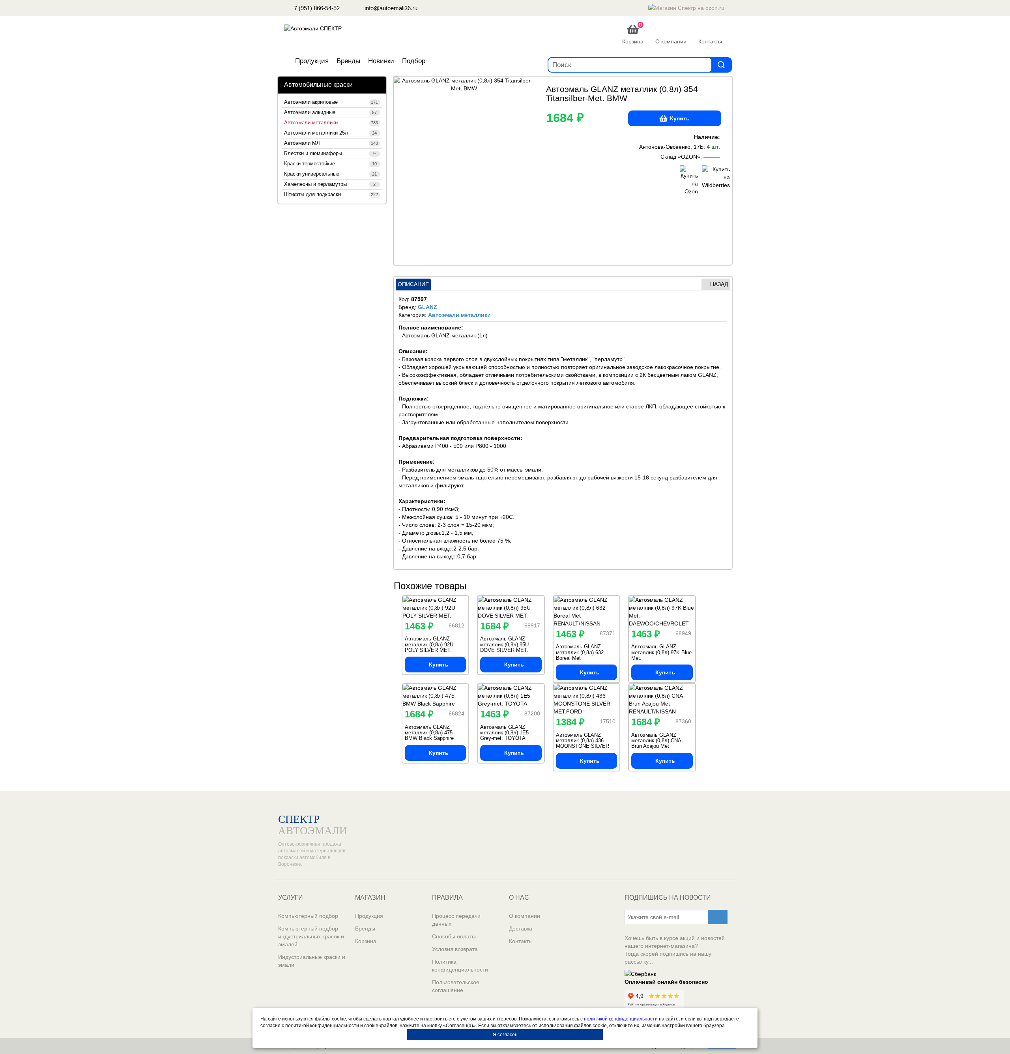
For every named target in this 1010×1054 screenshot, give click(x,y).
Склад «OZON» (680, 157)
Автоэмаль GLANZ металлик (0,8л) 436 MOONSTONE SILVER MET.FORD (582, 743)
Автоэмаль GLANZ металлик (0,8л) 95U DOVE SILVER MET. (504, 644)
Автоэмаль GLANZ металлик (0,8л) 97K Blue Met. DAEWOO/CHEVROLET (661, 655)
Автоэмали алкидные (330, 112)
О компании (524, 916)
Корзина (365, 941)
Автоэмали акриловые (331, 102)
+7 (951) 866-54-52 (314, 8)
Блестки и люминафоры (330, 153)
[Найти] (721, 64)
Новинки (381, 61)
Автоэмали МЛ (331, 143)
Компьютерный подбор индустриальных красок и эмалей (311, 936)
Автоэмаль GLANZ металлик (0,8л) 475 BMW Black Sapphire (429, 732)
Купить (680, 118)
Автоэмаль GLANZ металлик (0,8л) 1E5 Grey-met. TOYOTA (504, 732)
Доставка (520, 928)
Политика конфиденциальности (460, 966)
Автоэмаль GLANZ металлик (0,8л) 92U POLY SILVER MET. (429, 644)
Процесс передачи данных (456, 920)
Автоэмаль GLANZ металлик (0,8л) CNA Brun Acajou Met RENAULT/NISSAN (656, 743)
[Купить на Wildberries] (711, 180)
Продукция (312, 61)
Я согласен (505, 1034)
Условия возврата (455, 949)
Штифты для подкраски (331, 194)
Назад (719, 284)
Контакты (521, 941)
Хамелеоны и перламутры (330, 184)
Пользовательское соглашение (455, 986)
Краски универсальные (330, 174)
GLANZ (427, 307)
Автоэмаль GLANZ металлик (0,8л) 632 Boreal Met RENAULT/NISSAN (580, 655)
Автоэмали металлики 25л (330, 133)
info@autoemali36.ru (390, 8)
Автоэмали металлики (331, 122)
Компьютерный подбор (308, 916)
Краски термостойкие (330, 164)
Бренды (348, 61)
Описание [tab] (413, 284)
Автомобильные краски (318, 84)
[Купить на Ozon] (689, 180)
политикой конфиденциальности (621, 1019)
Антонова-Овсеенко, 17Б (671, 147)
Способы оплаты (454, 936)
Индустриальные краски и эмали (311, 961)
